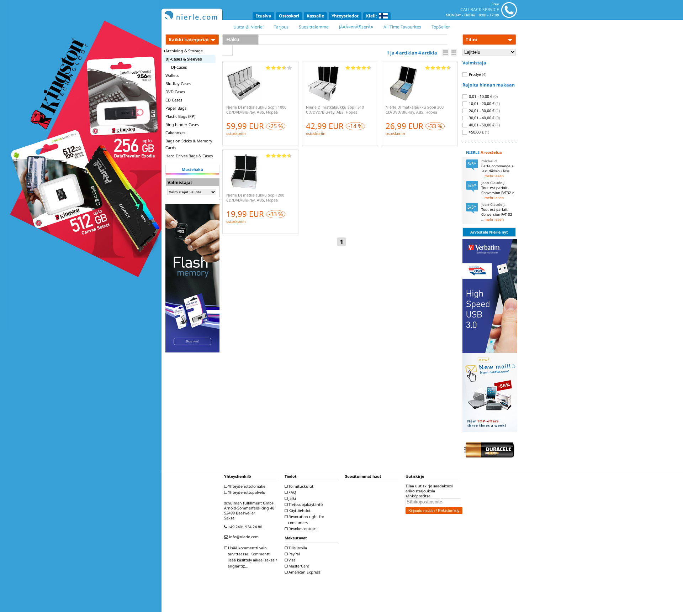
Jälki (291, 498)
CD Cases (173, 100)
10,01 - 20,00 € (484, 103)
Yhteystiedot (345, 16)
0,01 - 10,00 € (483, 96)
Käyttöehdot (299, 510)
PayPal (293, 553)
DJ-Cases (179, 67)
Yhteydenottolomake (246, 486)
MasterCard (298, 566)
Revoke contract (302, 528)
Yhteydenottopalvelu (246, 492)
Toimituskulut (300, 486)
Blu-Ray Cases (178, 83)
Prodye (477, 74)
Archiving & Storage (184, 50)
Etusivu (263, 16)
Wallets (172, 75)
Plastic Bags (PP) (180, 116)
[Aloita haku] (227, 50)
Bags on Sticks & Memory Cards (188, 144)
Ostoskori (289, 16)
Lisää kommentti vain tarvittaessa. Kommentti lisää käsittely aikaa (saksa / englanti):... (252, 557)
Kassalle (315, 16)
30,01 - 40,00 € (484, 117)
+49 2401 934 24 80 (244, 526)
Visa (291, 560)
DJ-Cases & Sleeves (183, 59)
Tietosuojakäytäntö (305, 504)
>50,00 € (478, 132)
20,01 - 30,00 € (484, 110)
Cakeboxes (175, 132)
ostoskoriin (236, 133)
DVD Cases (175, 91)
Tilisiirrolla (297, 547)
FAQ (291, 492)
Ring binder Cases (182, 124)
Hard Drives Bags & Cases (189, 155)
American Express (304, 572)
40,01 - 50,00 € (484, 124)
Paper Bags (175, 108)
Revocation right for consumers (305, 519)
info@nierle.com (243, 536)
